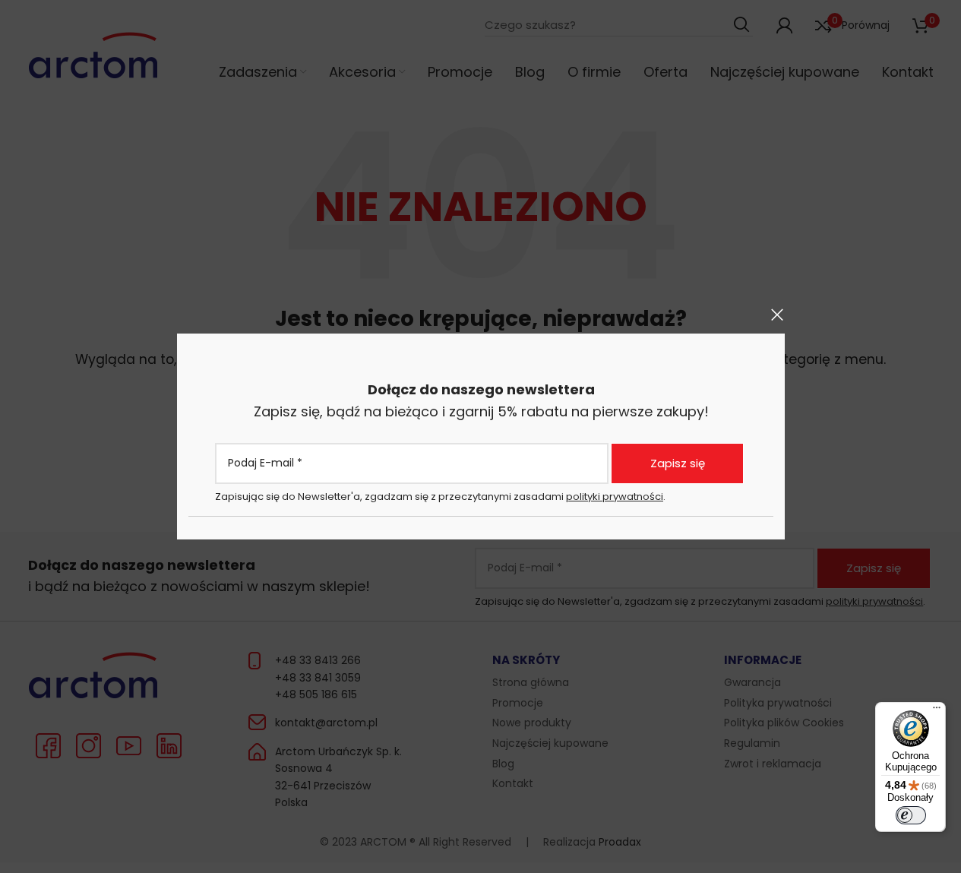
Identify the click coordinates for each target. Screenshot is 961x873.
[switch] (911, 815)
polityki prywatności (614, 496)
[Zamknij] (777, 315)
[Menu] (937, 711)
